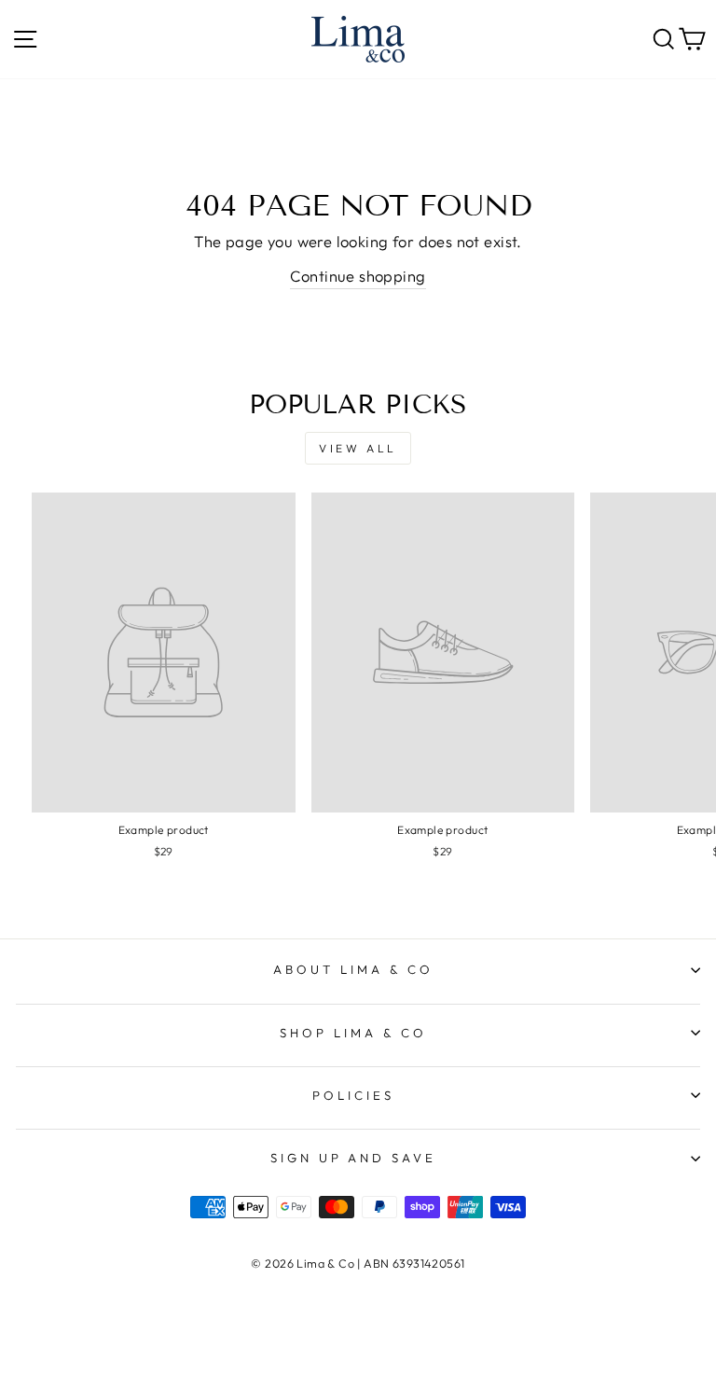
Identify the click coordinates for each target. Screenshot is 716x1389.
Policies (353, 1095)
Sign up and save (353, 1157)
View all (358, 448)
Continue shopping (357, 275)
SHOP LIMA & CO (353, 1032)
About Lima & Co (353, 969)
